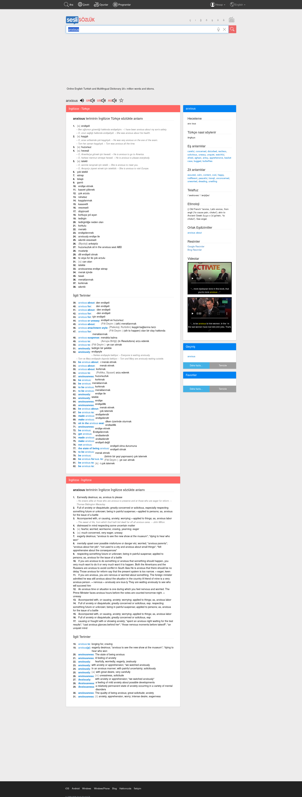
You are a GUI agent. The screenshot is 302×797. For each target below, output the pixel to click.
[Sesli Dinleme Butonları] (90, 101)
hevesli (85, 150)
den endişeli (102, 302)
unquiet (210, 154)
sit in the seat (91, 423)
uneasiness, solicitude (112, 675)
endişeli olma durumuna (123, 445)
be (84, 380)
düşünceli (83, 211)
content (207, 174)
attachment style (92, 327)
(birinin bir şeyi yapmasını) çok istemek (125, 456)
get (84, 433)
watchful (220, 154)
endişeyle (97, 351)
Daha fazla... (196, 365)
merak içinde (85, 272)
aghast (198, 157)
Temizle (223, 365)
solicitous (192, 154)
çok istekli (82, 171)
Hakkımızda (125, 788)
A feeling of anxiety (105, 658)
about (86, 302)
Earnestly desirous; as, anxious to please (99, 497)
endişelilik (100, 404)
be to (86, 412)
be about (88, 362)
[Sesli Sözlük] (80, 23)
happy (221, 174)
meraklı (82, 229)
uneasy (202, 154)
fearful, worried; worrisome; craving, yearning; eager (110, 529)
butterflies (208, 161)
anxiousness (86, 376)
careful (191, 151)
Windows (86, 788)
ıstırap (80, 175)
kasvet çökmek (86, 189)
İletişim (137, 788)
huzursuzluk (102, 376)
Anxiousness (86, 683)
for (84, 306)
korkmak (83, 283)
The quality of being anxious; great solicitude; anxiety (124, 692)
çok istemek (106, 411)
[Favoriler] (120, 102)
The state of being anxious (110, 654)
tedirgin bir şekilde (102, 348)
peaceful (203, 178)
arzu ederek (122, 372)
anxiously (84, 348)
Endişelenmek (101, 432)
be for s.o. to (90, 459)
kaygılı (84, 136)
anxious (191, 356)
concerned (201, 151)
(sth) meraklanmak (126, 323)
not (85, 444)
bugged (197, 161)
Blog (114, 788)
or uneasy (88, 320)
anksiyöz (93, 243)
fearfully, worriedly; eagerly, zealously (115, 661)
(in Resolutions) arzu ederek (133, 341)
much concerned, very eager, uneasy (102, 532)
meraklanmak (85, 279)
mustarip (83, 250)
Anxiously (84, 679)
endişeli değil (102, 442)
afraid (190, 157)
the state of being (93, 448)
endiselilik (110, 425)
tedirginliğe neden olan (90, 222)
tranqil (212, 178)
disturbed (212, 151)
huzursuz (86, 147)
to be (86, 387)
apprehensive (216, 157)
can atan (87, 261)
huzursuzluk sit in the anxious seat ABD (100, 247)
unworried (192, 181)
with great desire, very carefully (113, 672)
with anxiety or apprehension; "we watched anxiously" (124, 678)
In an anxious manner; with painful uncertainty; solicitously (124, 668)
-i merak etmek (108, 362)
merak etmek (107, 365)
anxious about (195, 232)
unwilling (212, 181)
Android (76, 788)
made (86, 415)
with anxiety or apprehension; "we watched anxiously (121, 665)
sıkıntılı (81, 286)
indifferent (192, 178)
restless (222, 151)
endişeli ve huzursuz (112, 320)
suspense (88, 337)
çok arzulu (84, 193)
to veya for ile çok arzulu (91, 258)
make (86, 419)
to (84, 341)
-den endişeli (103, 309)
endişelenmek (86, 232)
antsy (205, 157)
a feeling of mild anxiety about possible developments (125, 682)
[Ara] (232, 29)
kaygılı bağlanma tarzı (144, 327)
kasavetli (83, 204)
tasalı (81, 276)
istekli (84, 161)
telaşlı (80, 179)
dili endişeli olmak (88, 254)
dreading (203, 181)
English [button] (239, 4)
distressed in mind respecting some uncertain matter (106, 525)
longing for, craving (102, 644)
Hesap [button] (220, 4)
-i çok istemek (107, 463)
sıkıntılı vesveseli (87, 240)
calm (199, 174)
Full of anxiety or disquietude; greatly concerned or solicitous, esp (114, 617)
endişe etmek (85, 186)
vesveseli (83, 207)
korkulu (82, 225)
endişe (99, 400)
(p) (84, 647)
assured (192, 174)
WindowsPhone (102, 788)
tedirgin (82, 218)
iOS (67, 788)
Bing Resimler (195, 249)
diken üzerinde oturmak (118, 421)
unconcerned (222, 178)
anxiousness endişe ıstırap (92, 268)
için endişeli (98, 316)
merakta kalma (109, 337)
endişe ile (100, 393)
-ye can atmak (114, 344)
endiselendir (102, 435)
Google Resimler (196, 246)
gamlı (80, 182)
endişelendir (102, 414)
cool (214, 174)
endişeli (85, 126)
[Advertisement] (151, 61)
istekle (81, 265)
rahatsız (82, 197)
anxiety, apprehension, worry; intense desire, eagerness (130, 696)
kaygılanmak (85, 200)
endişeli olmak (118, 449)
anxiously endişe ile (89, 236)
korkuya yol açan (87, 214)
